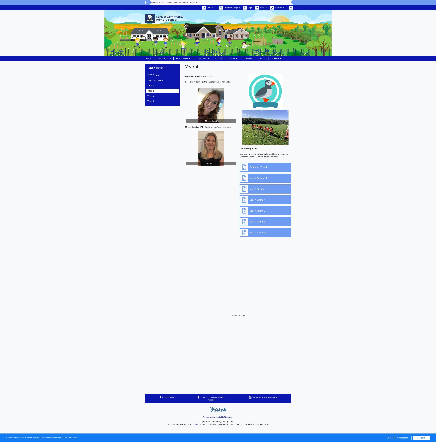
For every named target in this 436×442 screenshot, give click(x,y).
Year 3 (150, 85)
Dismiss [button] (390, 438)
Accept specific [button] (403, 438)
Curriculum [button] (202, 58)
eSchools (194, 424)
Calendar (247, 58)
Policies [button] (219, 58)
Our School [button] (163, 58)
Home (148, 58)
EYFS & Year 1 (154, 75)
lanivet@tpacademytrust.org (265, 397)
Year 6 (150, 101)
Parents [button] (275, 58)
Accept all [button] (421, 438)
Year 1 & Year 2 (155, 80)
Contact (262, 58)
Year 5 (150, 96)
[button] (242, 127)
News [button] (233, 58)
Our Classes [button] (182, 58)
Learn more (72, 438)
